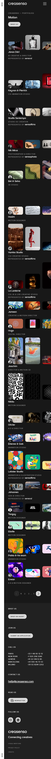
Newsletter (20, 700)
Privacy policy (14, 747)
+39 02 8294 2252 (36, 664)
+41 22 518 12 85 (35, 659)
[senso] (2, 4)
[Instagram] (10, 720)
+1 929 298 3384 (35, 656)
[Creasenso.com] (17, 4)
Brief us (14, 24)
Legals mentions (14, 743)
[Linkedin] (18, 720)
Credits (11, 752)
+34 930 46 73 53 (35, 662)
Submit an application (20, 636)
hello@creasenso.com (21, 681)
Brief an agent (17, 616)
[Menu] (44, 3)
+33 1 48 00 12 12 (35, 654)
